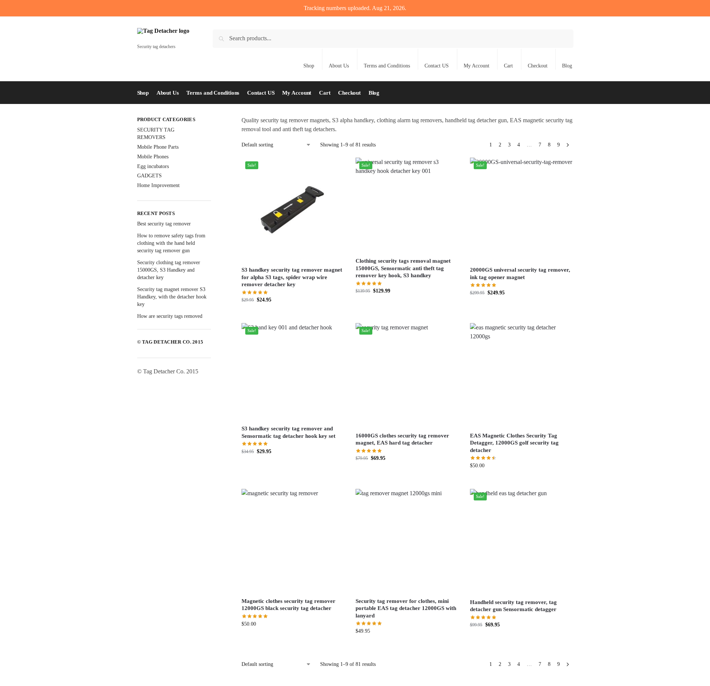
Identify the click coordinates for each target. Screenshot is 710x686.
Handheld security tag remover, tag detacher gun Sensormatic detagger (513, 606)
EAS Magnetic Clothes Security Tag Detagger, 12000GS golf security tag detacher (514, 443)
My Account (476, 66)
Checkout (538, 66)
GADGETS (149, 175)
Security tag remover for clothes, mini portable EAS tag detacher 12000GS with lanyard (406, 608)
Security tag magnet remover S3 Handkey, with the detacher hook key (171, 297)
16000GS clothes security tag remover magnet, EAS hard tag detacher (402, 439)
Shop (308, 66)
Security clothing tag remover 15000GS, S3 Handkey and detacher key (168, 270)
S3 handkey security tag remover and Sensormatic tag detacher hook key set (288, 432)
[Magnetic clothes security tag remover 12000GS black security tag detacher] (293, 540)
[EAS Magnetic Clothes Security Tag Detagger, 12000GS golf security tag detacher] (521, 374)
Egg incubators (153, 166)
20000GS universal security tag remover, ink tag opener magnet (520, 273)
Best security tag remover (164, 224)
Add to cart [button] (293, 315)
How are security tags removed (169, 316)
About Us (339, 66)
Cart (508, 66)
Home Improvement (158, 185)
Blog (567, 66)
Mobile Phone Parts (158, 147)
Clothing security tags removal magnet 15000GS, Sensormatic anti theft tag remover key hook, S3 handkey (403, 268)
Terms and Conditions (387, 66)
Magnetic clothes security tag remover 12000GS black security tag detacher (288, 604)
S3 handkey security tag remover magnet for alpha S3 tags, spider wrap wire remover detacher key (292, 277)
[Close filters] (213, 120)
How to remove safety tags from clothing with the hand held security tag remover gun (171, 243)
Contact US (437, 66)
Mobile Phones (152, 156)
